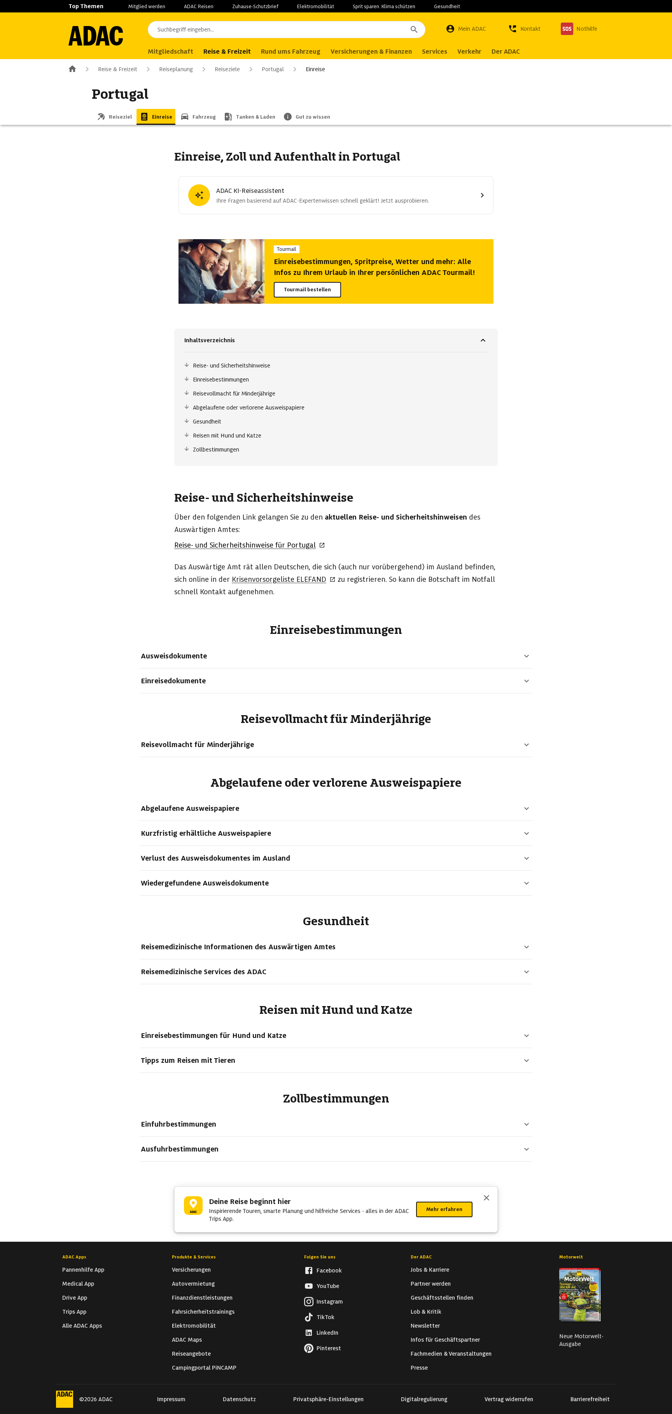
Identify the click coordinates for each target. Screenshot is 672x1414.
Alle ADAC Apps (82, 1325)
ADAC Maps (187, 1339)
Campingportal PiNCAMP (204, 1367)
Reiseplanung (176, 69)
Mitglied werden (146, 6)
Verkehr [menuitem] (469, 51)
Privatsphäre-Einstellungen (328, 1399)
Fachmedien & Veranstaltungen (451, 1353)
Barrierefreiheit (590, 1399)
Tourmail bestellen (307, 289)
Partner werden (431, 1283)
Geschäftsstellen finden (442, 1297)
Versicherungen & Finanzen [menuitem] (371, 51)
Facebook (329, 1270)
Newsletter (425, 1325)
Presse (419, 1367)
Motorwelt (571, 1257)
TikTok (325, 1317)
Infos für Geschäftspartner (445, 1339)
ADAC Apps (74, 1257)
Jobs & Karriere (430, 1269)
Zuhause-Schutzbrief (255, 6)
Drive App (74, 1297)
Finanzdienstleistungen (202, 1297)
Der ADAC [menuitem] (506, 51)
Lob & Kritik (426, 1311)
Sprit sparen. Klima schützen (384, 6)
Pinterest (329, 1348)
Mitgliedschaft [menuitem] (170, 51)
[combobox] (286, 29)
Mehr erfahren (444, 1209)
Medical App (78, 1283)
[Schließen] (486, 1198)
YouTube (328, 1286)
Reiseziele (227, 69)
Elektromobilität (315, 6)
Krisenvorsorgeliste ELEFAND (279, 579)
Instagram (330, 1301)
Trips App (74, 1311)
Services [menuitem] (434, 51)
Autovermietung (193, 1283)
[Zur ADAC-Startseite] (95, 36)
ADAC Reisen (199, 6)
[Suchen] (414, 29)
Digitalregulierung (424, 1399)
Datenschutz (239, 1399)
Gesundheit (447, 6)
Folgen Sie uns (320, 1257)
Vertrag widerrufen (509, 1399)
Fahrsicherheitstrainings (203, 1311)
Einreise (315, 69)
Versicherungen (191, 1269)
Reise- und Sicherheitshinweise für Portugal (245, 545)
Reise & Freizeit (117, 69)
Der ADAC (421, 1257)
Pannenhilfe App (83, 1269)
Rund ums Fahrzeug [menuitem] (290, 51)
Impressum (171, 1399)
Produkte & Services (194, 1257)
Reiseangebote (191, 1353)
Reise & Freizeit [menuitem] (227, 51)
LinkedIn (327, 1332)
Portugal (273, 69)
